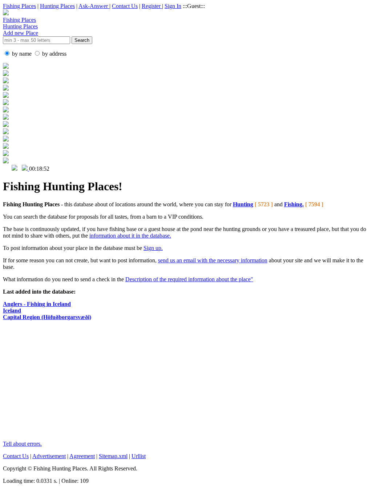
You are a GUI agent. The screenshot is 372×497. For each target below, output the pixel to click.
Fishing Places (19, 6)
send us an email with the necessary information (212, 260)
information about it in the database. (130, 235)
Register (152, 6)
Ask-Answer (93, 6)
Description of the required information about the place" (189, 279)
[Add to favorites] (25, 169)
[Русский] (14, 169)
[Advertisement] (179, 384)
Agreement (82, 456)
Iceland (12, 310)
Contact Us (125, 6)
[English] (6, 169)
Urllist (139, 456)
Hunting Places (57, 6)
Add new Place (20, 33)
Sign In (173, 6)
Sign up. (153, 248)
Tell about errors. (22, 444)
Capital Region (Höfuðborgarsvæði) (47, 317)
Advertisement (49, 456)
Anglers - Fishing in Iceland (37, 304)
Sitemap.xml (113, 456)
